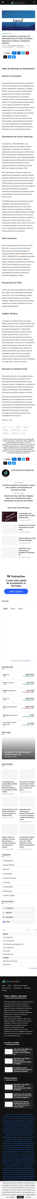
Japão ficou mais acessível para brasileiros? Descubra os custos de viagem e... (22, 1095)
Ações (5, 427)
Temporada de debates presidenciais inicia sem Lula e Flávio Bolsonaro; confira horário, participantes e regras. (27, 842)
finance (18, 427)
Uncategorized (8, 860)
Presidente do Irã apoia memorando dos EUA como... (26, 527)
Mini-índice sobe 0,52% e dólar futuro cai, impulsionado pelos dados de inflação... (22, 1061)
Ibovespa (5, 430)
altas (11, 427)
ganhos (26, 427)
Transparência (17, 988)
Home (4, 985)
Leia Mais (28, 1197)
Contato (4, 990)
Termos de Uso (6, 988)
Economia (6, 882)
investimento (23, 248)
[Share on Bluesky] (9, 56)
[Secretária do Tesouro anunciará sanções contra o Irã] (18, 748)
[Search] (34, 2)
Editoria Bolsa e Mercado (15, 45)
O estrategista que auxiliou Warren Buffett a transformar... (26, 516)
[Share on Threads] (5, 56)
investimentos (15, 430)
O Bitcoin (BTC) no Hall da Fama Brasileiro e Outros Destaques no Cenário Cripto (9, 812)
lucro (25, 430)
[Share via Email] (14, 56)
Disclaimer (27, 988)
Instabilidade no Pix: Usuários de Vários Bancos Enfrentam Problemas (23, 1069)
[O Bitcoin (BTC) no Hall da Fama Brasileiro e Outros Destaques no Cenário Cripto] (9, 541)
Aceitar (20, 1197)
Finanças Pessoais (9, 878)
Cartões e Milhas (9, 895)
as (15, 99)
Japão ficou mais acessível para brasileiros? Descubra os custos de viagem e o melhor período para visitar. (27, 814)
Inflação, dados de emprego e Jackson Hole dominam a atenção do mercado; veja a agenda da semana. (9, 842)
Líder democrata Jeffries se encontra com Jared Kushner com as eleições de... (23, 1051)
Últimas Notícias (8, 865)
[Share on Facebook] (18, 52)
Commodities (7, 874)
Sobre (9, 985)
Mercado (5, 433)
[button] (3, 748)
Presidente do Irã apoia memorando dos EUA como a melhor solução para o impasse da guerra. (27, 786)
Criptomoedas (8, 887)
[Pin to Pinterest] (27, 52)
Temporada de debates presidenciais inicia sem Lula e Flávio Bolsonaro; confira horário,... (22, 1104)
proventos (15, 433)
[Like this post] (14, 52)
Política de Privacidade (20, 985)
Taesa (23, 433)
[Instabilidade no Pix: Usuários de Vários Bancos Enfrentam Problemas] (9, 1069)
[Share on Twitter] (23, 52)
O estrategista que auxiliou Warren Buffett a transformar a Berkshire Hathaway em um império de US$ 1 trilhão (9, 787)
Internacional (7, 891)
